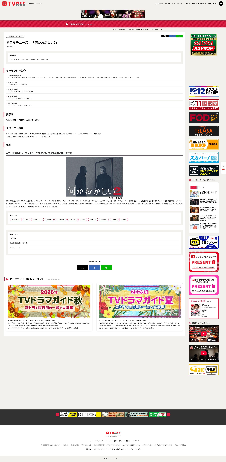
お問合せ (130, 449)
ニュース (179, 4)
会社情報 (138, 449)
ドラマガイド (168, 4)
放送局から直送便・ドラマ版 (18, 243)
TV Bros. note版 (86, 445)
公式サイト (13, 238)
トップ (90, 441)
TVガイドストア (148, 445)
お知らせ (88, 449)
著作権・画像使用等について (117, 449)
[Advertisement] (204, 71)
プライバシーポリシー (100, 449)
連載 (193, 4)
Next (168, 414)
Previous (57, 414)
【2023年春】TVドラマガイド (15, 36)
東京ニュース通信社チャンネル (132, 445)
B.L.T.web (65, 445)
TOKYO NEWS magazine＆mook (50, 445)
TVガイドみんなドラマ (114, 445)
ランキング (211, 4)
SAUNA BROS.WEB (99, 445)
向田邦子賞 (159, 4)
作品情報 (201, 4)
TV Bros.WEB (75, 445)
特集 (187, 4)
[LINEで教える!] (179, 36)
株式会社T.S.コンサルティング (164, 445)
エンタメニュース (15, 248)
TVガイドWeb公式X (180, 445)
